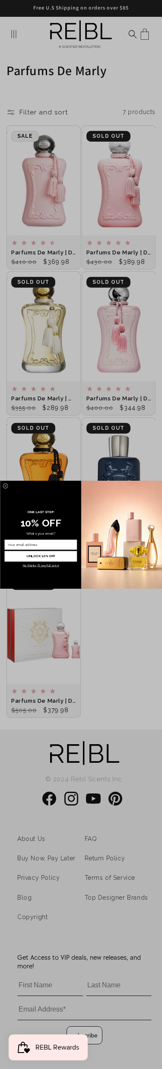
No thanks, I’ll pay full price (40, 565)
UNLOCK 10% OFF (40, 556)
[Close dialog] (5, 486)
